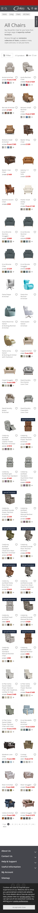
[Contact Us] (29, 8)
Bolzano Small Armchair (7, 141)
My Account (7, 872)
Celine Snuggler (26, 813)
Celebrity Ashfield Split (9, 474)
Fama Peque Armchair (6, 295)
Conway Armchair (24, 755)
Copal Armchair (26, 351)
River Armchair (7, 785)
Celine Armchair (8, 813)
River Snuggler (26, 785)
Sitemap (6, 878)
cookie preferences (20, 901)
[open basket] (36, 8)
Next (4, 827)
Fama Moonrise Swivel (9, 325)
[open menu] (2, 8)
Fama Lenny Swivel (9, 354)
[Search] (6, 8)
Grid (29, 55)
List (35, 55)
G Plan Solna (9, 688)
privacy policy (25, 896)
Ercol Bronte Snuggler (25, 265)
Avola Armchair (7, 77)
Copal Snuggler (7, 380)
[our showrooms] (32, 8)
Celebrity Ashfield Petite (26, 438)
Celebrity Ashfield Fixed (7, 617)
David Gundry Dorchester (26, 382)
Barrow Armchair (8, 107)
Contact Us (36, 22)
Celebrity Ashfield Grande (8, 511)
